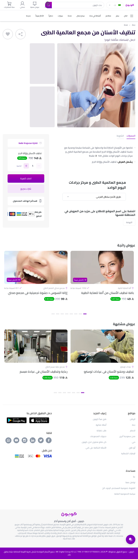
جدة (133, 25)
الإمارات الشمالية (128, 453)
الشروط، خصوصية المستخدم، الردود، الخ (118, 488)
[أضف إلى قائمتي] (8, 34)
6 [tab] (62, 313)
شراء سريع (26, 189)
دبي (133, 442)
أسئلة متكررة (101, 425)
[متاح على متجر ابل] (39, 420)
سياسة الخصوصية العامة (124, 494)
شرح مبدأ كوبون (99, 419)
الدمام (132, 430)
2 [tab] (80, 313)
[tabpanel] (102, 281)
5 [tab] (66, 313)
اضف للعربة (25, 178)
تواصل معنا (130, 482)
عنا (134, 477)
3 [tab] (75, 313)
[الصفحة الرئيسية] (130, 4)
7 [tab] (57, 313)
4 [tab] (71, 313)
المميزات (131, 136)
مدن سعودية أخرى (127, 436)
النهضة (129, 222)
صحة (126, 25)
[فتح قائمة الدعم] (130, 539)
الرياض (132, 419)
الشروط (120, 136)
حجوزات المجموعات (98, 436)
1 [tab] (85, 313)
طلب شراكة (101, 430)
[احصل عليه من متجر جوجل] (17, 420)
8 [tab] (53, 313)
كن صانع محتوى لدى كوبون (94, 442)
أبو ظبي (132, 448)
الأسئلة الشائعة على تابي (95, 448)
